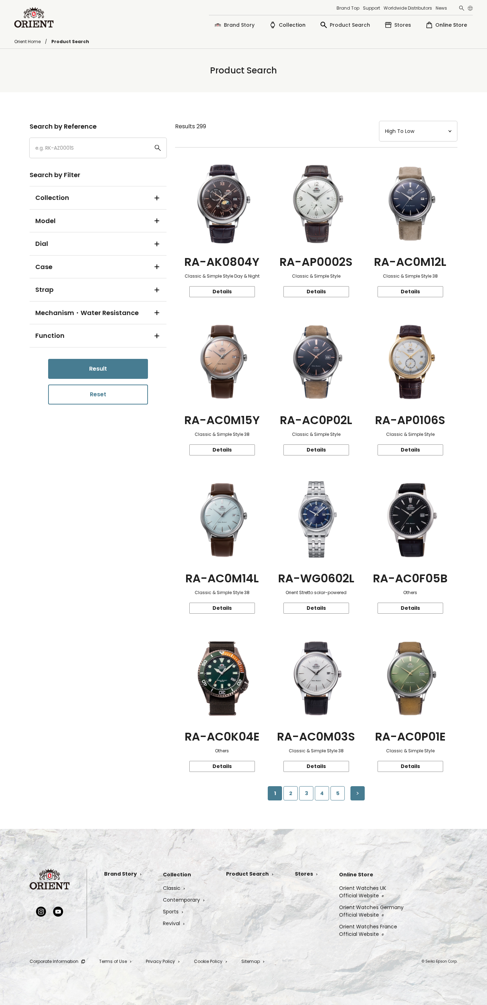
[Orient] (33, 17)
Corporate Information (54, 961)
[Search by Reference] (98, 148)
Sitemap (250, 961)
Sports (171, 911)
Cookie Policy (208, 961)
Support (371, 8)
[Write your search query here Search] (461, 8)
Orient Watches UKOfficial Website (362, 892)
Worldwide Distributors (408, 8)
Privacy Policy (160, 961)
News (441, 8)
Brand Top (348, 8)
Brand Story (120, 873)
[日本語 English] (470, 8)
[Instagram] (41, 912)
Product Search (247, 873)
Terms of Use (113, 961)
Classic (171, 888)
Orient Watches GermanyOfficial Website (371, 911)
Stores (304, 873)
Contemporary (181, 899)
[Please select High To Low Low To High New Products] (418, 131)
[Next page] (357, 793)
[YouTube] (58, 912)
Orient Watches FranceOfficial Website (368, 930)
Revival (171, 923)
